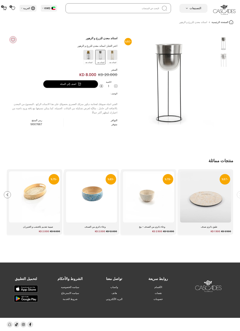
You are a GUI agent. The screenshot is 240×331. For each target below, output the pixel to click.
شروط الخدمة (70, 299)
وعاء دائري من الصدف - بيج (152, 226)
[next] (129, 82)
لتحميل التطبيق (26, 278)
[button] (13, 39)
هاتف (114, 293)
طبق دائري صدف (209, 226)
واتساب (114, 287)
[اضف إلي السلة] (184, 218)
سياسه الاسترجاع (70, 293)
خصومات (158, 299)
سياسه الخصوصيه (70, 287)
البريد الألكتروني (114, 299)
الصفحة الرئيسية (220, 22)
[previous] (207, 82)
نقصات (158, 293)
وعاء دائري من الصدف (95, 226)
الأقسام (158, 287)
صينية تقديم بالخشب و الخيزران (38, 226)
